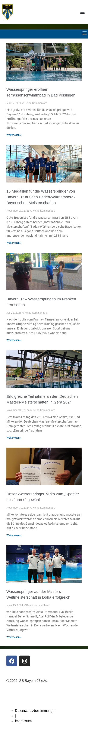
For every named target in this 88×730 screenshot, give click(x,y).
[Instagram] (24, 661)
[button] (82, 11)
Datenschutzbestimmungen (35, 710)
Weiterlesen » (14, 135)
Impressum (23, 721)
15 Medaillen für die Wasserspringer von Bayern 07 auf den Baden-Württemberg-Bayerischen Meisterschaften (40, 197)
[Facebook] (11, 661)
